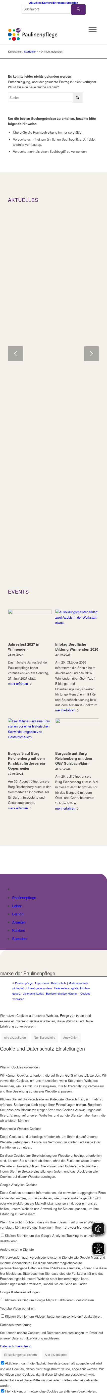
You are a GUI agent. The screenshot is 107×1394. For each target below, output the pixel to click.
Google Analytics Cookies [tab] (18, 1184)
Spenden (72, 2)
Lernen (17, 913)
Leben (17, 905)
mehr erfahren (18, 683)
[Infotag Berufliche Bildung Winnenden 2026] (77, 624)
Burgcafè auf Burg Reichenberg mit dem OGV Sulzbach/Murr (73, 758)
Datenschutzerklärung (15, 1346)
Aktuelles (35, 2)
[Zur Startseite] (15, 888)
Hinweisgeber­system (39, 988)
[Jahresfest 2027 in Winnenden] (30, 624)
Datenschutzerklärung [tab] (15, 1324)
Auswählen (70, 1037)
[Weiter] (91, 353)
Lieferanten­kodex (33, 993)
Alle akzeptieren (15, 1037)
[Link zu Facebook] (76, 1004)
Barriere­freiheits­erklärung (61, 993)
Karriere (47, 2)
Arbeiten (19, 922)
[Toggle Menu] (93, 29)
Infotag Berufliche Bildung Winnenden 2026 (76, 647)
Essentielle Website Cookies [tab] (20, 1128)
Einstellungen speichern (20, 1354)
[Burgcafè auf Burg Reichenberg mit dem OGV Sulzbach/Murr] (77, 733)
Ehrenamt (59, 2)
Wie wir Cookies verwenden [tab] (20, 1067)
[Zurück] (15, 353)
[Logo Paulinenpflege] (44, 34)
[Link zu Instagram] (83, 1004)
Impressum (42, 983)
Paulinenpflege (24, 897)
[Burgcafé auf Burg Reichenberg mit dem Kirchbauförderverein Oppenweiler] (30, 733)
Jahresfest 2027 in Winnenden (23, 647)
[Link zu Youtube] (91, 1004)
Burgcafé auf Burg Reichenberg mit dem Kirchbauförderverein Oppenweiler (26, 761)
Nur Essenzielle (44, 1037)
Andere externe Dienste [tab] (17, 1249)
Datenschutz (58, 983)
